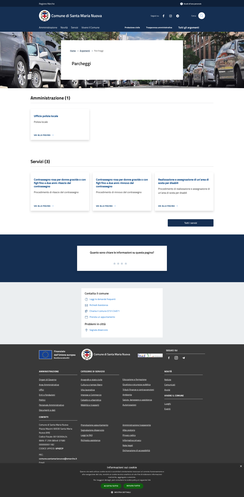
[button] (122, 492)
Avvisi (167, 389)
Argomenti (85, 50)
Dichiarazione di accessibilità (136, 450)
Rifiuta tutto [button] (133, 486)
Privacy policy (129, 435)
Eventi (167, 408)
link (149, 480)
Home (73, 50)
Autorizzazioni (129, 405)
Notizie (167, 379)
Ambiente (127, 394)
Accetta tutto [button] (111, 486)
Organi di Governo (47, 379)
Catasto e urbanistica (91, 400)
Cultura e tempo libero (91, 384)
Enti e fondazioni (47, 394)
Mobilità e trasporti (90, 405)
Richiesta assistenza (90, 440)
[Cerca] (201, 15)
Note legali (128, 445)
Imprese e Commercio (91, 394)
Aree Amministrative (49, 384)
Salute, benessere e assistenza (137, 399)
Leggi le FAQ (87, 435)
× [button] (241, 466)
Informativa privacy (132, 440)
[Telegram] (176, 16)
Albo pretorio (129, 430)
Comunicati (169, 384)
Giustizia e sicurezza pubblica (137, 384)
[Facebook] (162, 16)
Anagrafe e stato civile (91, 379)
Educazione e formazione (134, 379)
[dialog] (122, 480)
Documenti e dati (47, 410)
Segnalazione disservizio (92, 430)
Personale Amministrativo (51, 405)
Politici (42, 400)
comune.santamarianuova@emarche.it (58, 458)
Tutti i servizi (190, 223)
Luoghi (167, 403)
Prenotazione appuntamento (94, 425)
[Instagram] (169, 16)
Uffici (41, 389)
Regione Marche (47, 3)
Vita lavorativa (88, 389)
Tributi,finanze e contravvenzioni (138, 389)
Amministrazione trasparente (137, 425)
